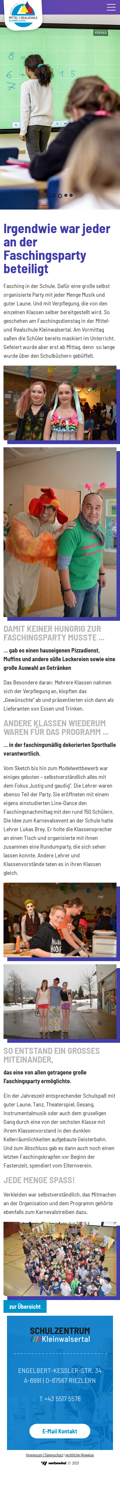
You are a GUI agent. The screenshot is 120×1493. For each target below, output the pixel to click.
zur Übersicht (25, 1306)
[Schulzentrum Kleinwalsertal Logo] (60, 1334)
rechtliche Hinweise (79, 1455)
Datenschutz (54, 1455)
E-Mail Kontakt (60, 1431)
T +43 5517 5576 (60, 1398)
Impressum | (35, 1455)
